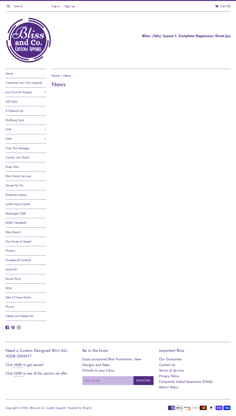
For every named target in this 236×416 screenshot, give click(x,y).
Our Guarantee (170, 359)
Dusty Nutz (12, 167)
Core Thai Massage (17, 148)
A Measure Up (14, 111)
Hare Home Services (18, 176)
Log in (56, 6)
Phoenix (10, 251)
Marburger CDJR (16, 213)
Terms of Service (171, 370)
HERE (18, 364)
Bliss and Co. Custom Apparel (48, 408)
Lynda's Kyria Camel (18, 204)
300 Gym (12, 101)
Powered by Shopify (79, 408)
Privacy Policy (169, 376)
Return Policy (168, 387)
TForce (10, 307)
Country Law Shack (17, 157)
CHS (26, 129)
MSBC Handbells (16, 223)
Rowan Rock (13, 279)
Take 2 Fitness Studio (18, 297)
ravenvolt (11, 269)
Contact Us (167, 364)
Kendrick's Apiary (16, 195)
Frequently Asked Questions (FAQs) (186, 381)
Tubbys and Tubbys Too (20, 316)
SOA (9, 288)
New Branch (13, 232)
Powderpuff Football (18, 260)
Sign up (70, 6)
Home (9, 73)
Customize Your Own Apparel (24, 83)
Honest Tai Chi (14, 185)
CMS (26, 139)
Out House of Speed (18, 241)
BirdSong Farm (15, 120)
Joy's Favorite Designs (26, 92)
